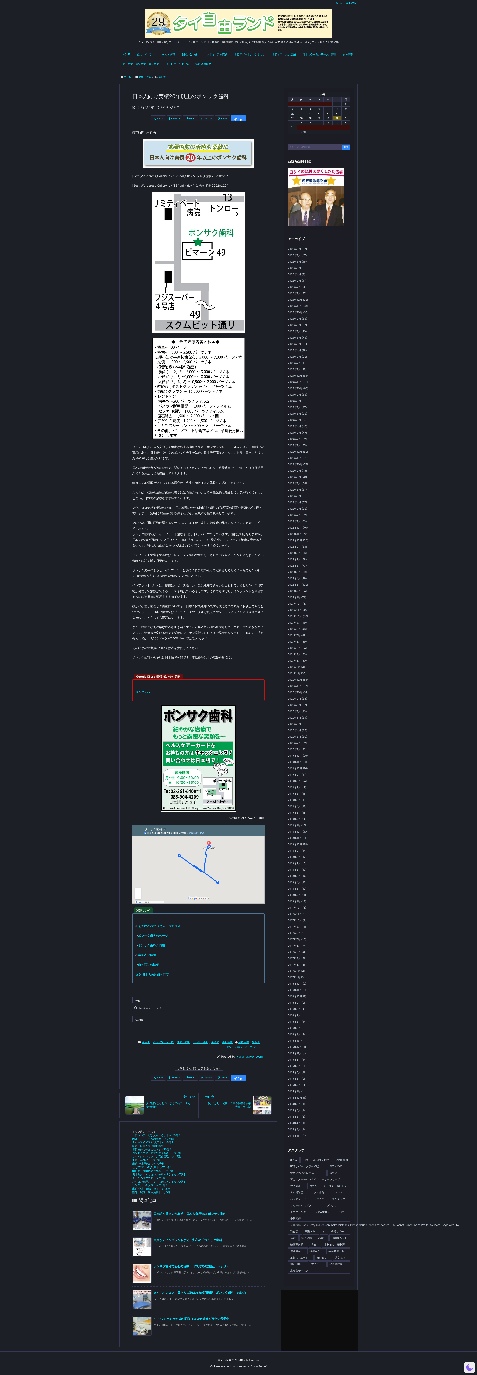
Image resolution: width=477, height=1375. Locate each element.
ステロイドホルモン (335, 1185)
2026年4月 (296, 274)
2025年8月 (297, 325)
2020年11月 (298, 686)
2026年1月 (297, 293)
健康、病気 (145, 76)
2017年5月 (296, 951)
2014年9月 (296, 1103)
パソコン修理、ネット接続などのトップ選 (158, 1181)
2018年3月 (297, 888)
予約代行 (295, 1218)
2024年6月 (297, 413)
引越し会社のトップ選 (147, 1160)
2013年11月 (297, 1135)
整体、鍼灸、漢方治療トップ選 (151, 1192)
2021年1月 (297, 673)
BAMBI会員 (341, 1159)
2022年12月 (298, 527)
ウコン (313, 1185)
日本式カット (339, 1238)
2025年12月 (298, 299)
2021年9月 (297, 622)
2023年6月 (297, 489)
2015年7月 (296, 1065)
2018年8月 (297, 856)
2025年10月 (298, 312)
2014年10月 (297, 1097)
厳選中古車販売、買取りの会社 (151, 1188)
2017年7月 (297, 939)
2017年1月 (296, 977)
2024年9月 (297, 394)
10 (292, 113)
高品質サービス (299, 1270)
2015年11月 (297, 1053)
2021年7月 (297, 635)
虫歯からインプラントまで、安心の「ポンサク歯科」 (189, 1240)
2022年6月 (297, 565)
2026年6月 (297, 261)
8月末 (293, 1159)
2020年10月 (298, 692)
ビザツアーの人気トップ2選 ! (151, 1167)
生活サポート (336, 1251)
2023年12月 (298, 451)
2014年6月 (296, 1110)
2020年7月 (297, 711)
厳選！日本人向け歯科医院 (148, 1145)
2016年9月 (296, 1002)
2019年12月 (298, 755)
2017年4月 (296, 958)
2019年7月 (297, 787)
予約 (341, 1212)
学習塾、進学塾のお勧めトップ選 (152, 1171)
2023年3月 (297, 508)
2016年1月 (296, 1040)
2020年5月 (297, 723)
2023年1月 (297, 521)
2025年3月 (297, 356)
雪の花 (315, 1264)
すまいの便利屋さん (302, 1172)
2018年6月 (297, 869)
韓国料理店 (335, 1264)
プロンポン (333, 1205)
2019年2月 (297, 818)
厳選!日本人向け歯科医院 (152, 974)
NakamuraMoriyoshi (249, 1056)
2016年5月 (296, 1021)
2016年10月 (297, 996)
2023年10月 (298, 464)
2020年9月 (297, 698)
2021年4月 (297, 654)
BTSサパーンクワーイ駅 (304, 1166)
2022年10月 (298, 540)
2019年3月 (297, 812)
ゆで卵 (333, 1172)
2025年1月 (297, 369)
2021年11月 (298, 610)
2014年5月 (296, 1116)
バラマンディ (298, 1198)
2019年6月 (297, 793)
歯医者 (162, 76)
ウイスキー (296, 1185)
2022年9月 (297, 546)
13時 (305, 1159)
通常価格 (340, 1257)
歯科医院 (227, 1042)
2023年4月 (297, 502)
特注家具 (314, 1251)
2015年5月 (296, 1072)
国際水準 (310, 1231)
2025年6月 (297, 337)
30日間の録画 (321, 1159)
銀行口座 (295, 1264)
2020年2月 (297, 742)
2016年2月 (296, 1034)
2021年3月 (297, 660)
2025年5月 (297, 344)
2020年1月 (297, 749)
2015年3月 (296, 1078)
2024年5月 (297, 420)
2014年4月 (296, 1122)
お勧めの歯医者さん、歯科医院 (160, 926)
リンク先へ (142, 692)
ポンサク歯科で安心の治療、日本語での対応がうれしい (191, 1266)
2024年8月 (297, 401)
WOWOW (336, 1166)
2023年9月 (297, 470)
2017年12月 (297, 907)
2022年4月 (297, 578)
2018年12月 (298, 831)
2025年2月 (297, 363)
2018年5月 (297, 875)
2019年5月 (297, 799)
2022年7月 (297, 559)
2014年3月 (296, 1129)
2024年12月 (298, 375)
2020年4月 (297, 730)
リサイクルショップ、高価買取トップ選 (156, 1156)
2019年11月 (298, 761)
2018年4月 (297, 882)
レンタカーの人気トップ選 (149, 1185)
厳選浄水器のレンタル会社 (148, 1163)
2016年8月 (296, 1008)
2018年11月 (297, 837)
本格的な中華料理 (334, 1244)
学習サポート (338, 1231)
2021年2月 (297, 667)
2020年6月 (297, 717)
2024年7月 (297, 407)
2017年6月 (296, 945)
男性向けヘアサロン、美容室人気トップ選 (158, 1174)
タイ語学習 (296, 1192)
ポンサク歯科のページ (153, 935)
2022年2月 (297, 591)
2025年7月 (297, 331)
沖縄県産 (295, 1251)
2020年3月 (297, 736)
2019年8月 (297, 780)
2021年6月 (297, 641)
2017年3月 (296, 964)
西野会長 (321, 1257)
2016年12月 (297, 983)
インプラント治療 (163, 1042)
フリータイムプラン (302, 1205)
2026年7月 (297, 255)
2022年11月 (297, 534)
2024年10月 (298, 388)
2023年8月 (297, 477)
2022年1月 (297, 597)
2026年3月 (297, 280)
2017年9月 (297, 926)
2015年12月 (297, 1046)
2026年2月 (296, 287)
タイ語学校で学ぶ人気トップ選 (152, 1142)
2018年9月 (297, 850)
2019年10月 (298, 768)
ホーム (127, 76)
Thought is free (259, 1366)
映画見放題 (296, 1244)
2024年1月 (297, 445)
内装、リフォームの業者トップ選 (153, 1138)
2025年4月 (297, 350)
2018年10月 (298, 844)
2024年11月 (298, 382)
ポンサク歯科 (200, 1042)
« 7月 (303, 132)
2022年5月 (297, 572)
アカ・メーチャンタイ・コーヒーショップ (315, 1179)
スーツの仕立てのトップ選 (148, 1178)
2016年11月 (297, 989)
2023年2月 (297, 515)
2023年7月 (297, 483)
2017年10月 (297, 920)
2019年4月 (297, 806)
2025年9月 (297, 318)
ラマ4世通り (322, 1212)
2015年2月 (296, 1084)
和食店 (294, 1231)
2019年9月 (297, 774)
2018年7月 (297, 863)
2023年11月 (298, 458)
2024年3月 (297, 432)
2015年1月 (296, 1091)
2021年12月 (298, 603)
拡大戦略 (306, 1238)
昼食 (313, 1244)
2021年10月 (298, 616)
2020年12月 (298, 679)
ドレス (338, 1192)
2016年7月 (296, 1015)
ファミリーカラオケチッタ (329, 1198)
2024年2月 (297, 439)
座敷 (293, 1238)
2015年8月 (296, 1059)
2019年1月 (297, 825)
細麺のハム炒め (299, 1257)
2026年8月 (297, 249)
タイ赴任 (319, 1192)
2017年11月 (297, 913)
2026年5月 (296, 268)
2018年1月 (297, 901)
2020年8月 (297, 704)
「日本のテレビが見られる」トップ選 (156, 1135)
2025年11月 (298, 306)
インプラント (252, 1047)
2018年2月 (297, 894)
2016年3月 (296, 1027)
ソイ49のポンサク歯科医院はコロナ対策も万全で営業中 (191, 1319)
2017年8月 (297, 932)
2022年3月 (298, 584)
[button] (469, 1367)
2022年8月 (297, 553)
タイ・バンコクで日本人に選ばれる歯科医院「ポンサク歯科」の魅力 (200, 1292)
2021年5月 (297, 648)
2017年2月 (296, 970)
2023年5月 (297, 496)
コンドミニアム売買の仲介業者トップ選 (157, 1152)
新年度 (322, 1238)
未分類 (215, 1042)
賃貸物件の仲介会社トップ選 (151, 1149)
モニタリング (298, 1212)
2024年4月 (297, 426)
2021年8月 (297, 629)
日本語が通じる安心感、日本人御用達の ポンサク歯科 (190, 1214)
